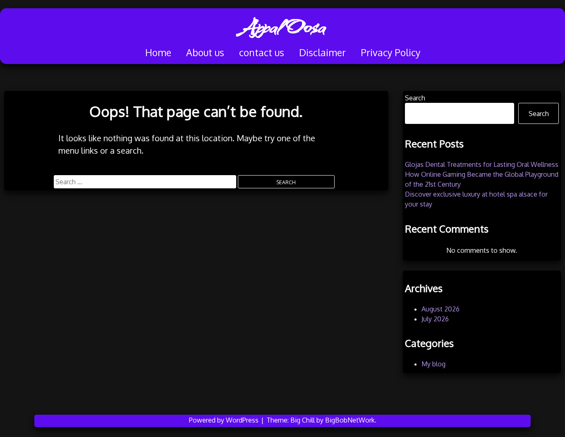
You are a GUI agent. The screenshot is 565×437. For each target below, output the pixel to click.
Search (415, 98)
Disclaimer (322, 52)
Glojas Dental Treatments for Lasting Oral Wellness (481, 164)
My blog (433, 364)
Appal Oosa (282, 26)
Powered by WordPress (224, 420)
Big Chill (302, 420)
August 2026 (440, 309)
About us (205, 52)
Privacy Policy (390, 52)
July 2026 (435, 319)
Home (158, 52)
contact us (261, 52)
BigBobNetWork (350, 420)
